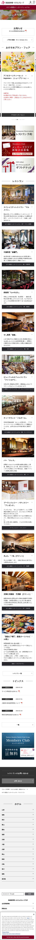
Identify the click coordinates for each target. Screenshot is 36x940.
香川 (3, 869)
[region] (18, 926)
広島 (3, 864)
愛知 (3, 829)
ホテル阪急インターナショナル (9, 792)
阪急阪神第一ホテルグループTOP (18, 900)
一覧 (18, 725)
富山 (3, 824)
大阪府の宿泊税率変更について (11, 703)
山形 (3, 810)
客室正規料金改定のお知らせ (10, 714)
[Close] (34, 914)
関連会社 (4, 908)
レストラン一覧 (17, 673)
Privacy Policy (5, 932)
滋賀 (3, 834)
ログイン (30, 3)
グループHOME (6, 789)
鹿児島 (4, 879)
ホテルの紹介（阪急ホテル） (18, 789)
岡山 (3, 854)
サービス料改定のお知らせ (17, 31)
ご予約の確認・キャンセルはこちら (17, 40)
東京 (3, 819)
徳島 (3, 874)
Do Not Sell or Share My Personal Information (18, 937)
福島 (3, 815)
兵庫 (3, 849)
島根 (3, 859)
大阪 (3, 844)
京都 (3, 839)
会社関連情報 (6, 903)
